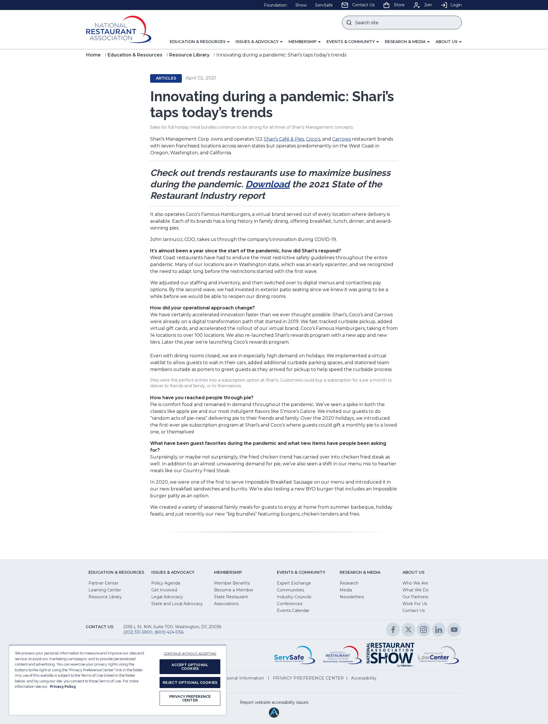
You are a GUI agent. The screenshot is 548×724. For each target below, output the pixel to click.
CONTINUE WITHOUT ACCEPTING (190, 654)
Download (267, 184)
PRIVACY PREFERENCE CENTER (190, 698)
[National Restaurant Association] (118, 29)
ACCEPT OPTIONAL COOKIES (190, 667)
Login (456, 4)
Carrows (341, 139)
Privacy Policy (63, 686)
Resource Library (189, 55)
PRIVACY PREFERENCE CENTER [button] (308, 678)
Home (93, 55)
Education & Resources (135, 55)
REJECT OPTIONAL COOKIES (190, 682)
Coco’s (313, 139)
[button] (200, 42)
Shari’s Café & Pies (284, 139)
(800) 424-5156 (169, 632)
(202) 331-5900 (137, 632)
